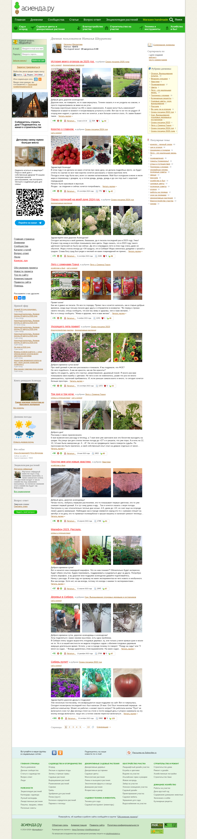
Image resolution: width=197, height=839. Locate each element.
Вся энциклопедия (22, 491)
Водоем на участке (131, 774)
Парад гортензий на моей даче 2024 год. (75, 199)
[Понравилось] (61, 121)
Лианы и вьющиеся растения (97, 780)
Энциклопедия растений (122, 19)
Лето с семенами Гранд (65, 264)
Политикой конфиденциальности (25, 85)
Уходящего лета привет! (65, 326)
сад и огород (56, 65)
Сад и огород (23, 27)
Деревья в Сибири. (62, 596)
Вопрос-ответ (92, 19)
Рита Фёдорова (36, 453)
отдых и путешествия (60, 398)
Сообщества (56, 19)
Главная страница (24, 239)
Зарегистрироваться (28, 67)
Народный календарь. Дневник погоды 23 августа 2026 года (26, 315)
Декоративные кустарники (96, 770)
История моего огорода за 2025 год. (73, 61)
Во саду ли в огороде (161, 109)
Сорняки (52, 787)
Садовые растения (57, 777)
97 (112, 654)
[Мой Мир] (24, 298)
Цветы (154, 87)
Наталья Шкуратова (73, 44)
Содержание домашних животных (168, 795)
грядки (153, 203)
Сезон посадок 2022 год (90, 662)
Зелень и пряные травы (59, 774)
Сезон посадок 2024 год (96, 129)
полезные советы (158, 186)
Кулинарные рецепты (161, 98)
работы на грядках (159, 192)
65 (104, 453)
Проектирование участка (133, 793)
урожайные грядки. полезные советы (159, 170)
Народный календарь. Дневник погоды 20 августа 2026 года (26, 335)
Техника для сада (92, 801)
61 (106, 521)
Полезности (27, 788)
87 (106, 589)
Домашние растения (93, 787)
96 (112, 256)
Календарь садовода (30, 795)
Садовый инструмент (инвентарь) (99, 805)
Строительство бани (162, 777)
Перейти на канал (27, 222)
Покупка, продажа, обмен (32, 805)
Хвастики (106, 462)
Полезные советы (28, 808)
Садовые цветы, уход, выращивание (161, 102)
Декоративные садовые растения (102, 764)
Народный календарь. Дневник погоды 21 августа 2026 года (26, 328)
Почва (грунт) (54, 797)
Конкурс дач (21, 260)
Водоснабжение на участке (134, 803)
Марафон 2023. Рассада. (66, 529)
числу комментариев (158, 60)
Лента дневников (28, 767)
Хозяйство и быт (177, 27)
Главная (20, 19)
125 (113, 718)
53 (113, 386)
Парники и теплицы (57, 803)
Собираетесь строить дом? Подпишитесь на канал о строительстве (28, 124)
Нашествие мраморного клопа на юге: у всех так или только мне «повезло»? (27, 362)
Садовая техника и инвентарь (100, 798)
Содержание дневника (164, 45)
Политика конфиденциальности (123, 825)
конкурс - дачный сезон (161, 144)
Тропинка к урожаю (160, 95)
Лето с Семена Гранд (100, 264)
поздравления (157, 158)
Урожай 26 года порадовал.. (25, 309)
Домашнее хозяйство (165, 785)
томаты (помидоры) (159, 161)
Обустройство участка (134, 764)
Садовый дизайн (130, 790)
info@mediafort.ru (113, 834)
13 (88, 727)
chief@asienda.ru (92, 830)
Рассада (155, 106)
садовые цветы (157, 183)
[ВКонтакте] (19, 298)
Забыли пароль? (20, 61)
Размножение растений (59, 784)
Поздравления (158, 84)
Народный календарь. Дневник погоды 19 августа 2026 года (26, 342)
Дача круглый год (161, 791)
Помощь (18, 285)
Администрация (23, 278)
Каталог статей (22, 249)
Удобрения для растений (59, 793)
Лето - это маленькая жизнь (163, 153)
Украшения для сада (132, 800)
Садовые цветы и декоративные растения (50, 27)
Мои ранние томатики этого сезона (28, 369)
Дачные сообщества (29, 770)
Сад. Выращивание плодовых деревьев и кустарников (110, 597)
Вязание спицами (159, 78)
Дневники (36, 19)
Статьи (74, 19)
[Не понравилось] (58, 121)
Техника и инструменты (152, 27)
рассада (154, 178)
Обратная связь (60, 825)
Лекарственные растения (32, 801)
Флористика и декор (93, 790)
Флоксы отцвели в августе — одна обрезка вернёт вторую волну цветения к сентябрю (28, 354)
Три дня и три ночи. (62, 394)
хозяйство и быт (58, 268)
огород (153, 189)
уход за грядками (158, 195)
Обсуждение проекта (26, 267)
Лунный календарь (29, 798)
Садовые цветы (91, 774)
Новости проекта (23, 271)
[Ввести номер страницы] (93, 727)
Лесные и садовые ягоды (60, 770)
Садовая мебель (130, 797)
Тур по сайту (21, 275)
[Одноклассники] (15, 298)
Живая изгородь (130, 780)
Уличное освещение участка (135, 787)
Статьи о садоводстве (30, 774)
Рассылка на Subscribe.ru (144, 752)
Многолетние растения (95, 777)
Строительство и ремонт (166, 764)
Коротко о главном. (62, 129)
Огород (52, 767)
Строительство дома (163, 767)
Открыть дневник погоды (23, 442)
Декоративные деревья (95, 767)
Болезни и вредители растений (62, 800)
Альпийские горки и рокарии (135, 777)
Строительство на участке (120, 27)
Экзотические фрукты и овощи (98, 784)
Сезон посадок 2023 (100, 326)
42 (112, 191)
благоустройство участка (62, 330)
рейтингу (152, 57)
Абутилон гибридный (23, 469)
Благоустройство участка (93, 27)
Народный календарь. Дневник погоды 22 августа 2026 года (26, 322)
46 (110, 318)
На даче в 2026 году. (22, 347)
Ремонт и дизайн (161, 770)
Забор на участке (130, 784)
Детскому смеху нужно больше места (30, 141)
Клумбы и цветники (131, 770)
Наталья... (71, 121)
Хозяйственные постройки (165, 774)
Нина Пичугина (78, 830)
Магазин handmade (155, 19)
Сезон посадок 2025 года (117, 61)
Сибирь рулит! (59, 661)
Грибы (51, 790)
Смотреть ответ (21, 506)
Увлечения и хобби (162, 798)
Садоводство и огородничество (65, 764)
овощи (153, 175)
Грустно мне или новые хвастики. (71, 461)
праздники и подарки (160, 150)
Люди (17, 257)
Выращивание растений (59, 780)
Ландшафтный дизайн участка (136, 767)
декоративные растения (73, 65)
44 (105, 121)
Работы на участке (162, 788)
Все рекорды (18, 408)
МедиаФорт (37, 830)
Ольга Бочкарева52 (22, 453)
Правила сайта (22, 282)
